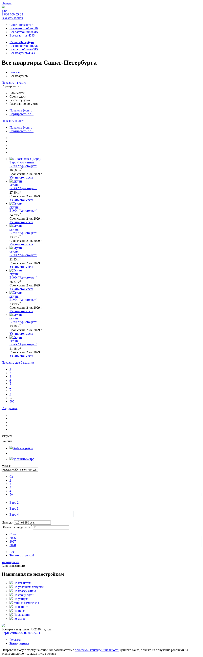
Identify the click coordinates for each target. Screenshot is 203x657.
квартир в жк (10, 562)
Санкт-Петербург (21, 24)
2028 (13, 545)
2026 (13, 538)
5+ (11, 494)
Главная (15, 72)
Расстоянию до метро (24, 103)
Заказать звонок (12, 18)
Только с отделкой (22, 555)
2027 (13, 541)
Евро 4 (14, 514)
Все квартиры (22, 35)
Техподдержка (19, 643)
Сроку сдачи (18, 96)
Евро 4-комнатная (22, 162)
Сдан (13, 534)
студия (14, 184)
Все (12, 551)
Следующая (9, 408)
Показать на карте (14, 82)
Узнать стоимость (21, 177)
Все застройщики (24, 32)
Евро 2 (14, 502)
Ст (11, 476)
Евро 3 (14, 508)
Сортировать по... (22, 114)
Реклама (15, 639)
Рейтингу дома (20, 100)
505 (12, 401)
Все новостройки (24, 28)
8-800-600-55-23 (12, 14)
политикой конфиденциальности (97, 650)
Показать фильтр (21, 110)
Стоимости (17, 93)
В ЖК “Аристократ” (23, 166)
